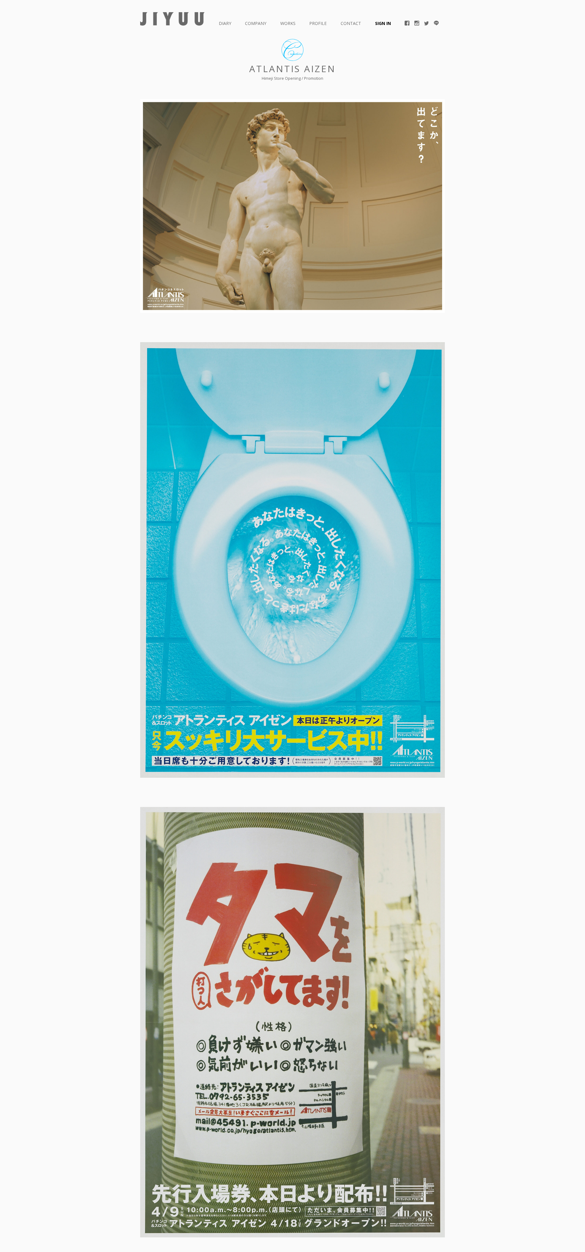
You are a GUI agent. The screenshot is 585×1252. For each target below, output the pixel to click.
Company (255, 23)
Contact (351, 23)
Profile (318, 23)
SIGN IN (383, 23)
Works (288, 23)
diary (225, 23)
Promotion (313, 78)
